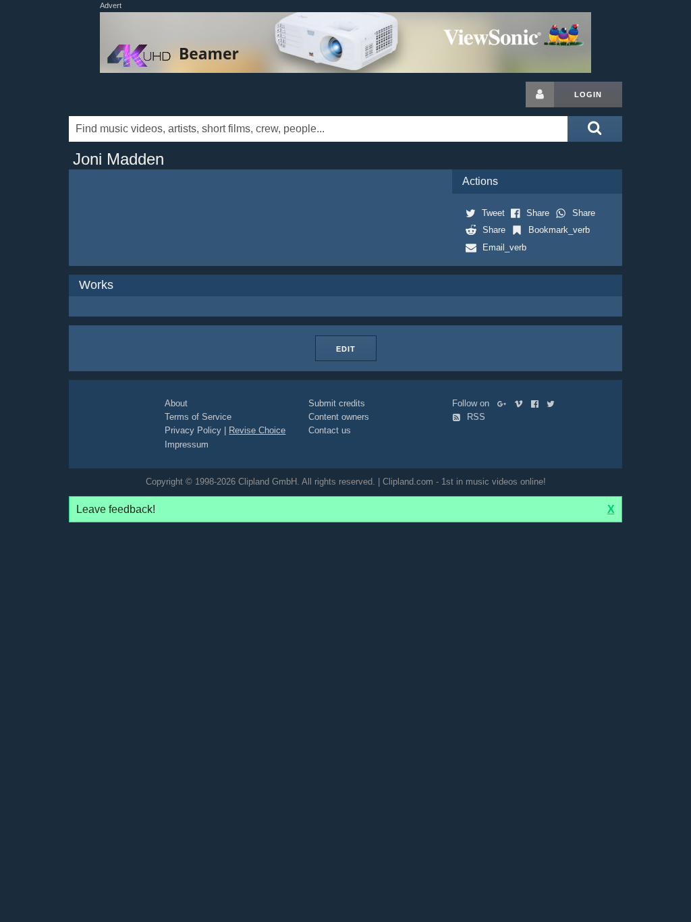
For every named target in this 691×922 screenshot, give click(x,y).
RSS (474, 417)
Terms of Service (198, 417)
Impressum (187, 444)
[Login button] (540, 94)
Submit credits (336, 403)
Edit (346, 349)
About (176, 403)
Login (588, 94)
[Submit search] (594, 129)
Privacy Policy (193, 430)
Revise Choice (257, 430)
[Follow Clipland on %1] (504, 403)
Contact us (329, 430)
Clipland (140, 94)
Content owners (338, 417)
